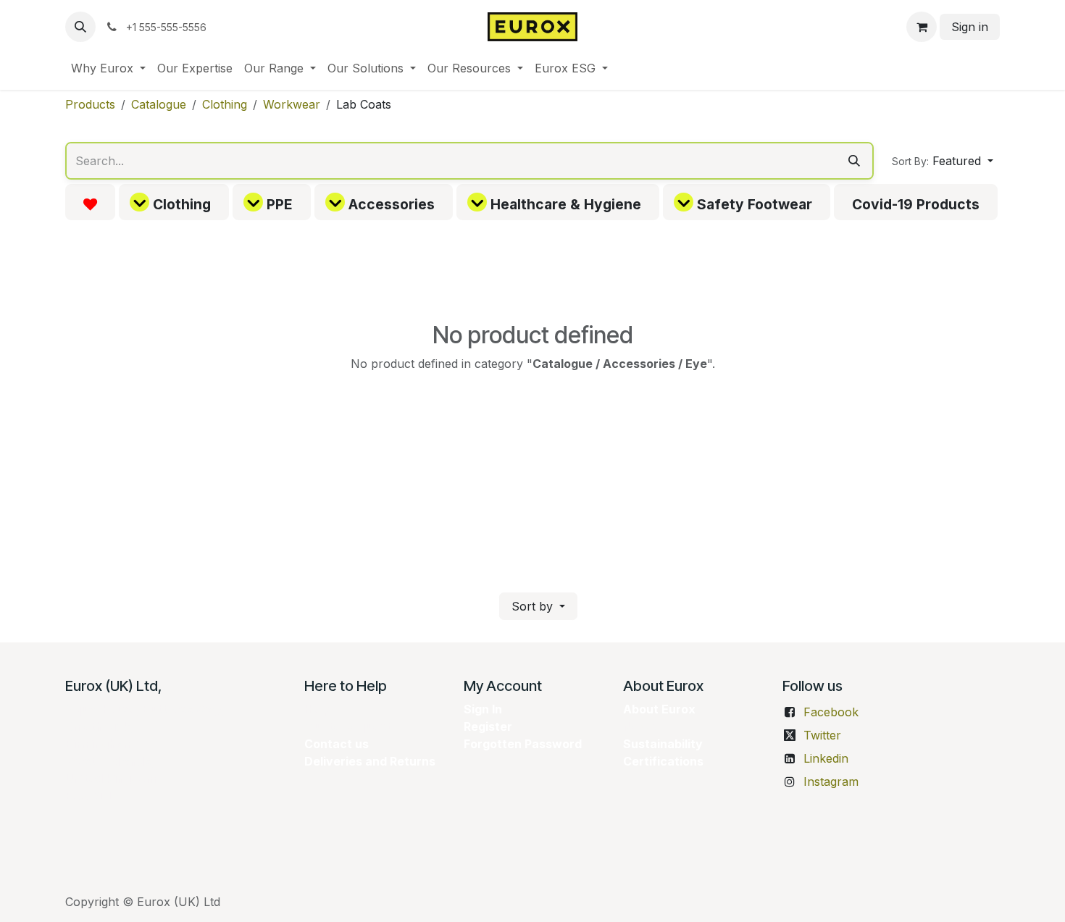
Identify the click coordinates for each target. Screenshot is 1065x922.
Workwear (291, 104)
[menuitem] (108, 68)
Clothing (224, 104)
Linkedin (825, 758)
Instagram (831, 781)
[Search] (854, 160)
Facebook (831, 712)
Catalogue (158, 104)
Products (90, 104)
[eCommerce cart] (921, 27)
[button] (80, 27)
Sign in (969, 27)
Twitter (822, 735)
